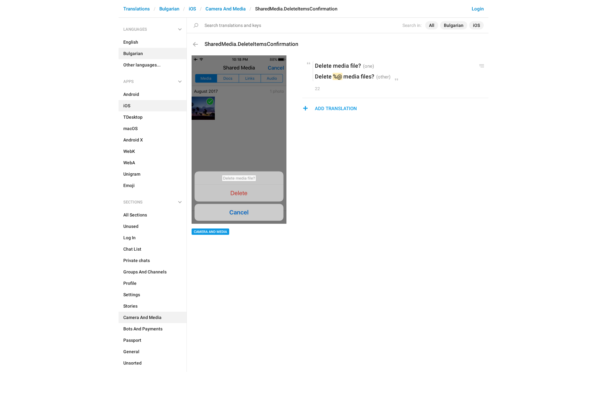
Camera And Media (225, 9)
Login (478, 9)
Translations (136, 9)
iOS (192, 9)
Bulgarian (169, 9)
